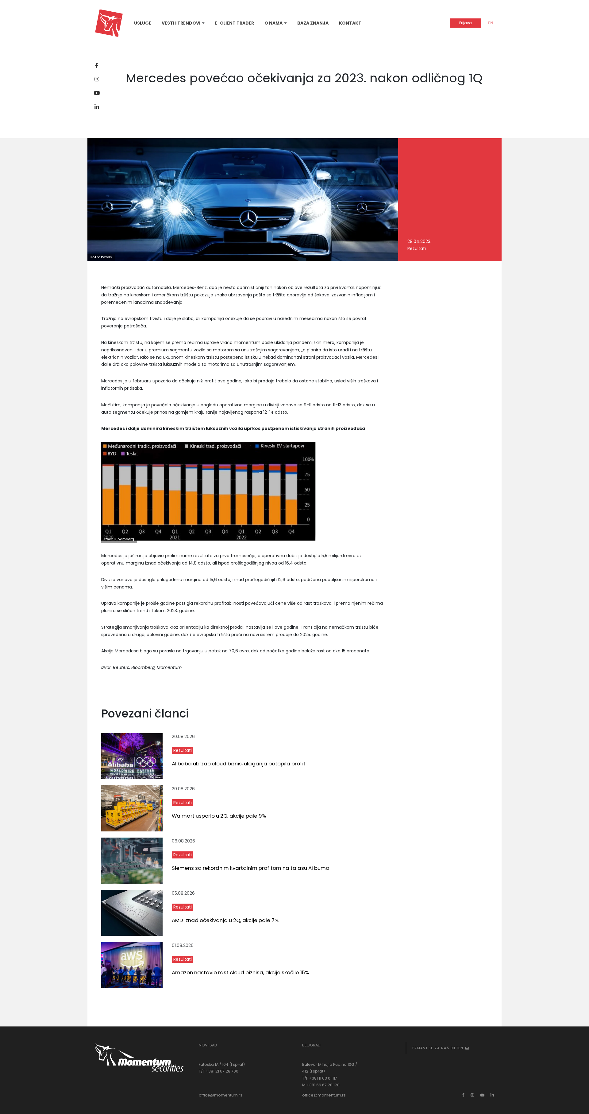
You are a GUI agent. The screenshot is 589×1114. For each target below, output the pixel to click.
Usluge (142, 23)
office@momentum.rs (220, 1095)
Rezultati (182, 750)
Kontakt (350, 23)
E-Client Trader (234, 23)
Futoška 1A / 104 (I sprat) (222, 1064)
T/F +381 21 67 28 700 (218, 1071)
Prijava (465, 22)
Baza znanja (313, 23)
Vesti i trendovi (181, 23)
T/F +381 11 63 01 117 (319, 1078)
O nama (273, 23)
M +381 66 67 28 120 (321, 1085)
